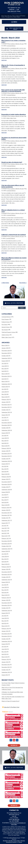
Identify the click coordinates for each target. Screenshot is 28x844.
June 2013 (4, 649)
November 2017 (6, 515)
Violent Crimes (10, 70)
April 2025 (4, 371)
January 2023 (5, 402)
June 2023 (4, 391)
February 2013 (5, 659)
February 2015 (5, 597)
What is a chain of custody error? (10, 701)
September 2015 (6, 579)
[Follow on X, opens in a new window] (17, 801)
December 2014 (6, 602)
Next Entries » (23, 282)
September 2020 (6, 430)
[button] (14, 22)
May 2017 (4, 530)
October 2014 (5, 608)
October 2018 (5, 487)
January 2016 (5, 569)
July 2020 (4, 435)
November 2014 (6, 605)
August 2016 (5, 551)
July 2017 (4, 525)
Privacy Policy (16, 840)
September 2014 (6, 610)
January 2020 (5, 451)
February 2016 (5, 566)
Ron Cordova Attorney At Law (13, 837)
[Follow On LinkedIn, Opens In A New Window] (14, 740)
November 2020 (6, 425)
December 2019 (6, 453)
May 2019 (4, 469)
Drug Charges (5, 319)
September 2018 (6, 489)
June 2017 (4, 528)
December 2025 (6, 350)
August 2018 (5, 492)
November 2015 (6, 574)
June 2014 (4, 618)
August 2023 (5, 386)
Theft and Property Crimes (8, 332)
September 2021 (6, 412)
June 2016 (4, 556)
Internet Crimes (5, 327)
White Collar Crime (11, 118)
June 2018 (4, 497)
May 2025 (4, 368)
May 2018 (4, 500)
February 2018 (5, 507)
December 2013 (6, 633)
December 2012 (6, 664)
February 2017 (5, 538)
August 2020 (5, 433)
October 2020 (5, 427)
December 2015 (6, 572)
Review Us (14, 745)
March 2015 (5, 595)
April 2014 (4, 623)
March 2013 (5, 657)
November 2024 (6, 376)
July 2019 (4, 466)
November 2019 (6, 456)
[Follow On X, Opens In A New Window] (17, 740)
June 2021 (4, 420)
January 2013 (5, 662)
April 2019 (4, 471)
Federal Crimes (5, 322)
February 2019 (5, 476)
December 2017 (6, 512)
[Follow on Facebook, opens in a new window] (11, 801)
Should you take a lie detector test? (11, 162)
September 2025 (6, 358)
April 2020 (4, 443)
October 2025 (5, 355)
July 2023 (4, 389)
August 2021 (5, 415)
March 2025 (5, 373)
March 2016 (5, 564)
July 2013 (4, 646)
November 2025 (6, 353)
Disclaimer (5, 840)
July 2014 (4, 615)
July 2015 (4, 584)
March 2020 (5, 445)
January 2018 (5, 510)
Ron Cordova (14, 3)
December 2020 (6, 422)
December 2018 (6, 481)
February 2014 (5, 628)
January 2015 (5, 600)
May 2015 (4, 590)
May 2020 (4, 440)
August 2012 (5, 675)
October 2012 (5, 669)
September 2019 (6, 461)
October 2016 (5, 546)
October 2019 (5, 458)
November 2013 (6, 636)
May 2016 (4, 559)
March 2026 (5, 345)
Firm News (4, 324)
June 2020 (4, 438)
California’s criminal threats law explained (13, 234)
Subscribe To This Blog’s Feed (11, 707)
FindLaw (20, 842)
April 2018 (4, 502)
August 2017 (5, 523)
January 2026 (5, 348)
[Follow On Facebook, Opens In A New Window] (11, 740)
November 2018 (6, 484)
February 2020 (5, 448)
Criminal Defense (11, 45)
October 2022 (5, 409)
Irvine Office (14, 824)
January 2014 (5, 631)
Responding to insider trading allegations (13, 114)
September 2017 (6, 520)
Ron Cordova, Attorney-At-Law (16, 43)
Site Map (11, 840)
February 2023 (5, 399)
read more (4, 60)
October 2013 (5, 638)
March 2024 (5, 381)
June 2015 (4, 587)
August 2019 (5, 463)
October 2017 (5, 518)
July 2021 (4, 417)
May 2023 (4, 394)
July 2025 (4, 363)
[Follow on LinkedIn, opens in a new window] (14, 801)
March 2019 (5, 474)
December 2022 (6, 404)
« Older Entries (5, 282)
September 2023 (6, 384)
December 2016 (6, 541)
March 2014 (5, 626)
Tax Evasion (10, 263)
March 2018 (5, 505)
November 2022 (6, 407)
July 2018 (4, 494)
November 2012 (6, 667)
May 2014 (4, 620)
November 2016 (6, 543)
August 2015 (5, 582)
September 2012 (6, 672)
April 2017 (4, 533)
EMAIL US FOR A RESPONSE (14, 303)
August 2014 (5, 613)
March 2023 (5, 397)
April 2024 (4, 379)
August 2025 (5, 361)
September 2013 (6, 641)
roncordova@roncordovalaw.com (18, 822)
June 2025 (4, 366)
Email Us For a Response (14, 767)
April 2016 (4, 561)
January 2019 (5, 479)
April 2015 (4, 592)
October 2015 (5, 577)
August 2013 (5, 644)
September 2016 (6, 548)
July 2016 (4, 554)
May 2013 (4, 651)
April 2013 (4, 654)
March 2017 (5, 536)
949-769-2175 (12, 11)
